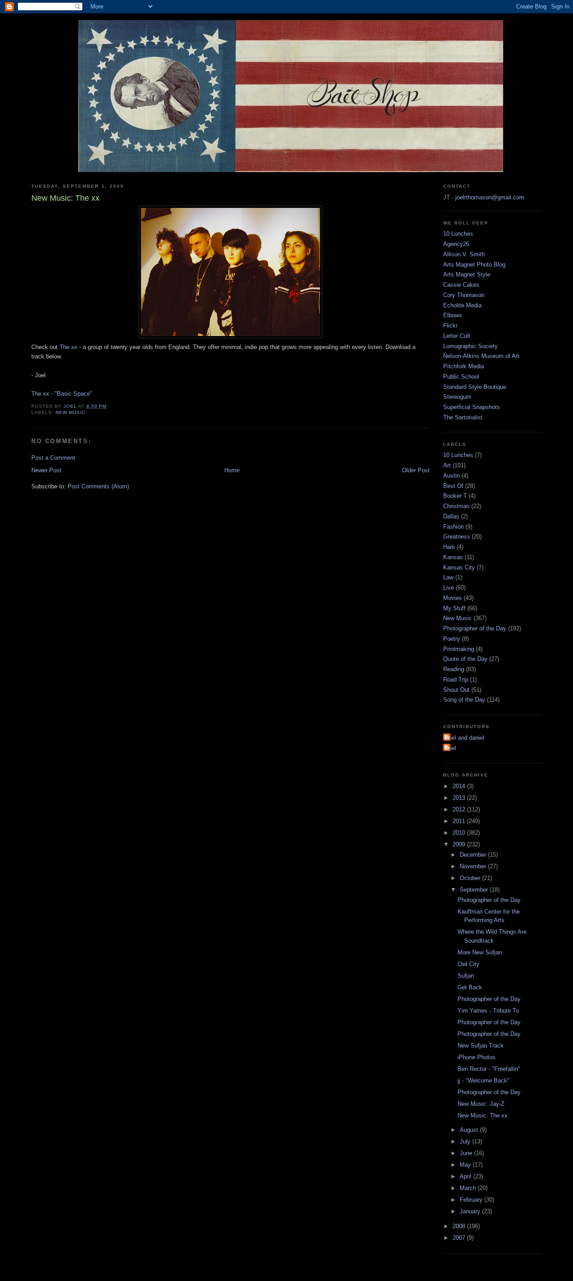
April (466, 1176)
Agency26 (456, 244)
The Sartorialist (463, 417)
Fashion (453, 526)
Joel (450, 748)
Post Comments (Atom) (98, 486)
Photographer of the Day (474, 628)
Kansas (453, 557)
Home (231, 470)
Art (447, 465)
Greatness (456, 536)
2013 (460, 797)
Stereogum (457, 396)
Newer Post (46, 470)
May (466, 1164)
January (471, 1211)
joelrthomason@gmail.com (489, 197)
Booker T (455, 495)
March (469, 1188)
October (471, 878)
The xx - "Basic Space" (61, 393)
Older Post (416, 470)
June (467, 1153)
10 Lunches (458, 233)
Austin (451, 475)
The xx (68, 347)
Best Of (453, 486)
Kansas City (459, 567)
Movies (452, 598)
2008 (460, 1226)
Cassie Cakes (461, 284)
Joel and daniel (464, 737)
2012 (460, 809)
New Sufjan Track (481, 1045)
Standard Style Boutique (474, 387)
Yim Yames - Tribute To (488, 1010)
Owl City (468, 964)
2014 (460, 786)
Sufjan (466, 975)
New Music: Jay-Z (481, 1103)
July (466, 1141)
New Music (71, 412)
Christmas (456, 506)
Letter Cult (456, 335)
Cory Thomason (463, 295)
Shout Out (456, 689)
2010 (460, 832)
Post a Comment (53, 457)
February (472, 1199)
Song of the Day (464, 699)
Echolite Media (462, 305)
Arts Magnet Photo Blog (474, 264)
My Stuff (454, 608)
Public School (461, 376)
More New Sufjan (480, 952)
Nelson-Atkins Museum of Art (481, 356)
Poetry (451, 638)
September (475, 889)
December (474, 854)
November (474, 866)
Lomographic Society (470, 346)
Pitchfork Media (463, 366)
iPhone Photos (477, 1057)
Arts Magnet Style (466, 274)
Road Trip (455, 679)
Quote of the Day (465, 659)
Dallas (451, 516)
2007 (460, 1237)
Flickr (450, 325)
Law (448, 577)
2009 (460, 844)
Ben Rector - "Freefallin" (489, 1068)
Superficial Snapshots (471, 407)
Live (448, 587)
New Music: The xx (483, 1115)
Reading (453, 669)
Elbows (452, 315)
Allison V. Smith (464, 254)
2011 (460, 821)
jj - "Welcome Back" (483, 1080)
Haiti (449, 546)
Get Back (470, 987)
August (470, 1129)
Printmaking (458, 649)
